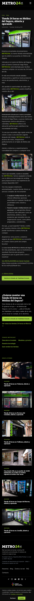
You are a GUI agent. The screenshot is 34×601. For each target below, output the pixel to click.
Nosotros (5, 569)
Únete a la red (20, 569)
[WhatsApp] (19, 579)
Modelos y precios (24, 340)
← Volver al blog (7, 273)
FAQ (27, 569)
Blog (7, 15)
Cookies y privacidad (16, 594)
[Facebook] (25, 579)
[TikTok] (9, 579)
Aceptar (21, 598)
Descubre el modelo (9, 340)
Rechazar (13, 598)
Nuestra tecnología (9, 343)
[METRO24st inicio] (12, 3)
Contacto (5, 573)
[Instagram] (12, 579)
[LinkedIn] (22, 579)
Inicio (3, 15)
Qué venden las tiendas (10, 347)
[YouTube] (15, 579)
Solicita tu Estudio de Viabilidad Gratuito (16, 278)
